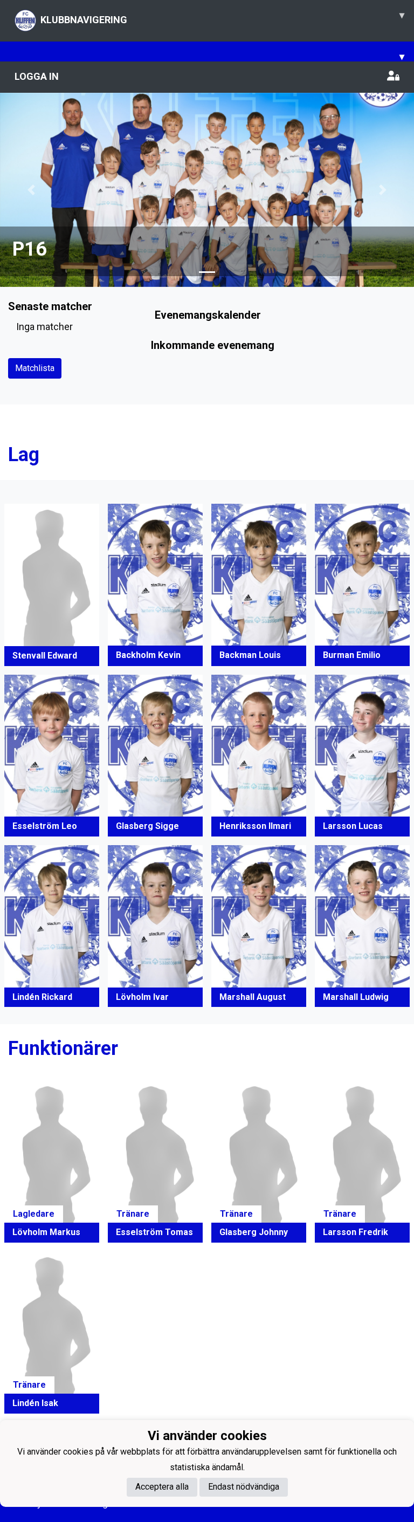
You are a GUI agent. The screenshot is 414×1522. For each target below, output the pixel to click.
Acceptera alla (162, 1487)
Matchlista (34, 368)
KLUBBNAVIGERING (222, 17)
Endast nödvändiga (243, 1487)
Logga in (37, 76)
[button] (31, 190)
